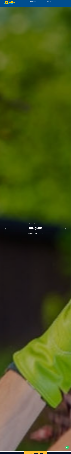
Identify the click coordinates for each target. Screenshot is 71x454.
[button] (5, 229)
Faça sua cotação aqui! (35, 233)
